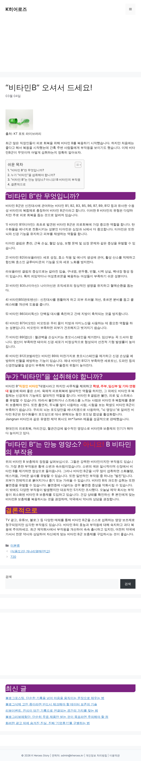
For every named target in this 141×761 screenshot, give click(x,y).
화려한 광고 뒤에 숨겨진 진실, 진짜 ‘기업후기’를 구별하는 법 (48, 723)
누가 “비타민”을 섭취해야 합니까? (33, 175)
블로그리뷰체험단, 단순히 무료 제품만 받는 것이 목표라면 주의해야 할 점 (57, 717)
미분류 (15, 545)
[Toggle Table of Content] (76, 165)
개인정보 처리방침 (96, 755)
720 (13, 557)
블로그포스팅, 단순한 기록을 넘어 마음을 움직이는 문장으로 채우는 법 (55, 698)
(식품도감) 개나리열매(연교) (30, 551)
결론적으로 (18, 184)
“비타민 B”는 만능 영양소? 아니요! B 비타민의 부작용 (45, 179)
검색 (9, 577)
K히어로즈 (16, 9)
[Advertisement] (70, 46)
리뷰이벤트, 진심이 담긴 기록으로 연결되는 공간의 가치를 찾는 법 (52, 710)
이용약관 (114, 755)
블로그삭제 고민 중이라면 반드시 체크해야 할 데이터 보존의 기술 (51, 704)
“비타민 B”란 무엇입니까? (27, 170)
